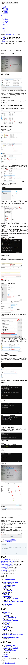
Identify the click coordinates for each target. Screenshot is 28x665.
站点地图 (5, 656)
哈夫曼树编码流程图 (6, 570)
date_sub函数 (4, 569)
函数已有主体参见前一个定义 (10, 598)
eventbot (2, 573)
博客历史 (5, 13)
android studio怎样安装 (6, 566)
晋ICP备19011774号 (10, 663)
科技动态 (5, 11)
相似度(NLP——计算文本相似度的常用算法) (14, 601)
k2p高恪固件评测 (7, 604)
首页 (4, 7)
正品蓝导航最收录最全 (9, 579)
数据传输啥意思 (7, 596)
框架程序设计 (6, 612)
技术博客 (5, 8)
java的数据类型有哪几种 (9, 618)
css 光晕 (5, 629)
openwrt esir (6, 593)
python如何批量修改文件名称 (10, 620)
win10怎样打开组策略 (10, 540)
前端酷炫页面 (6, 626)
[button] (2, 15)
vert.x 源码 (6, 623)
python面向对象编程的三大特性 (11, 637)
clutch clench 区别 (7, 631)
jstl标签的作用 (8, 541)
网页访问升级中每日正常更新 (10, 582)
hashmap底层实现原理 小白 (7, 561)
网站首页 (8, 34)
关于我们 (5, 654)
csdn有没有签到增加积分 (7, 564)
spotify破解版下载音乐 (9, 590)
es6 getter (3, 571)
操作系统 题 (4, 563)
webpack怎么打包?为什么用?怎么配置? (13, 634)
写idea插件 (6, 615)
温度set (5, 588)
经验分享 (5, 10)
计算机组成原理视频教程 (9, 585)
